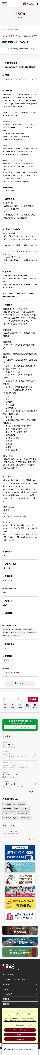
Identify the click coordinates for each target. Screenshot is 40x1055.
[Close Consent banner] (36, 1010)
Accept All (20, 1039)
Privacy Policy (20, 1025)
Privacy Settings (20, 1030)
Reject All (20, 1034)
